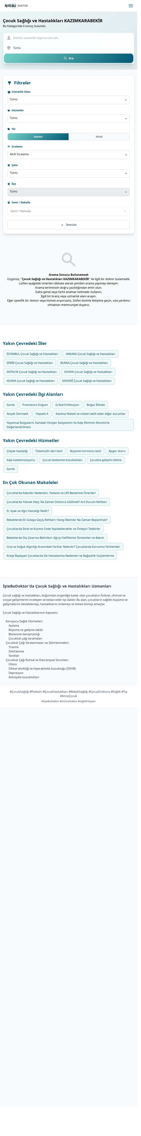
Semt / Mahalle (20, 202)
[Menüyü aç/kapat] (130, 6)
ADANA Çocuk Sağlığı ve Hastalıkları (31, 381)
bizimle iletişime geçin (96, 300)
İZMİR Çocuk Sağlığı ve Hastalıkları (30, 363)
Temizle (70, 225)
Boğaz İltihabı (96, 405)
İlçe (13, 183)
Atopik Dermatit (17, 414)
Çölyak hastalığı (17, 451)
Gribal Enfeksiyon (67, 405)
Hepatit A (42, 414)
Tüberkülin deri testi (48, 451)
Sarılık (11, 405)
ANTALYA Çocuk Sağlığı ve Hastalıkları (32, 372)
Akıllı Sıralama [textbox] (19, 154)
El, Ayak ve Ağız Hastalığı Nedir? (28, 511)
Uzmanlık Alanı (20, 91)
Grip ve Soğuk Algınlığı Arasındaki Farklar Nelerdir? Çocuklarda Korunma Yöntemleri (63, 547)
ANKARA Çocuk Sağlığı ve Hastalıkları (90, 354)
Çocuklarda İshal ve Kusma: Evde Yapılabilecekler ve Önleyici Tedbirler (53, 529)
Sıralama (16, 146)
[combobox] (68, 100)
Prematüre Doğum (35, 405)
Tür (13, 129)
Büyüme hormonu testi (85, 451)
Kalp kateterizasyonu (21, 460)
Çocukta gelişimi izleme (106, 460)
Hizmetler (17, 110)
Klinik (99, 136)
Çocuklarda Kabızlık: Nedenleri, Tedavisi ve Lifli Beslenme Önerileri (51, 493)
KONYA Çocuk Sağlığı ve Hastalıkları (88, 372)
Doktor (38, 136)
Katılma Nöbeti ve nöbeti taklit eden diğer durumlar (90, 414)
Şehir (14, 165)
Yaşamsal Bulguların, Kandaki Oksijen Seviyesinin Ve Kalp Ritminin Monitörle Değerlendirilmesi (58, 425)
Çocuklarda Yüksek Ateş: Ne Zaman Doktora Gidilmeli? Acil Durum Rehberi (57, 502)
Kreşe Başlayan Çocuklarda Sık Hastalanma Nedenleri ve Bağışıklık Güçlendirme (60, 556)
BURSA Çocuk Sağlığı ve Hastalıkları (84, 363)
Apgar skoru (117, 451)
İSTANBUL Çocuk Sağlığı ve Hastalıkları (32, 354)
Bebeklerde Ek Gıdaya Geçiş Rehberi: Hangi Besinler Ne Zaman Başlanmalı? (57, 520)
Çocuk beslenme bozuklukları (62, 460)
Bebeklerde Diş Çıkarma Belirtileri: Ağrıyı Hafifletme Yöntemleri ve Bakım (55, 538)
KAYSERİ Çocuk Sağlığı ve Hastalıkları (87, 381)
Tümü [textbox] (14, 99)
